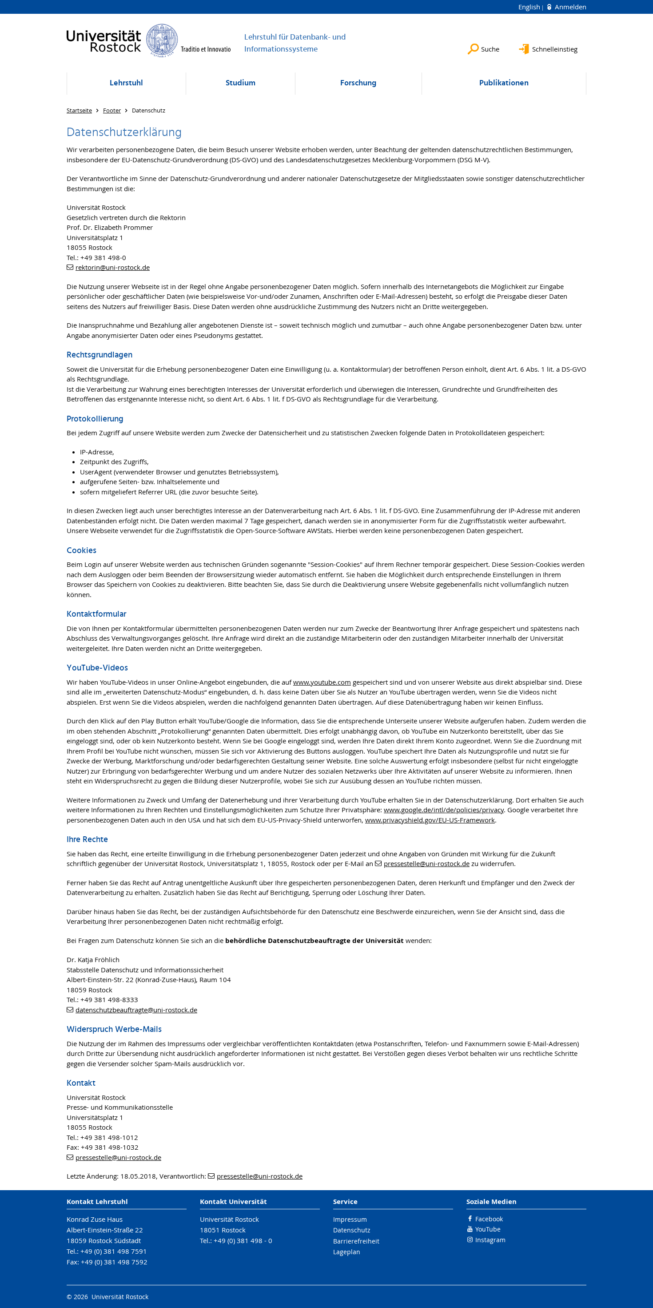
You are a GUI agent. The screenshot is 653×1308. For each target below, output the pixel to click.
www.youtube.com (322, 682)
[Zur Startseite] (149, 40)
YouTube (488, 1229)
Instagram (490, 1240)
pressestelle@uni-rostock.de (427, 863)
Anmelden (569, 6)
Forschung (358, 83)
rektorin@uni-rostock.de (113, 267)
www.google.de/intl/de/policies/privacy (444, 809)
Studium (240, 83)
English (530, 6)
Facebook (489, 1219)
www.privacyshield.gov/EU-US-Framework (430, 819)
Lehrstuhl (126, 83)
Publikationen (504, 83)
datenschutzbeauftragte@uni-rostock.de (136, 1009)
